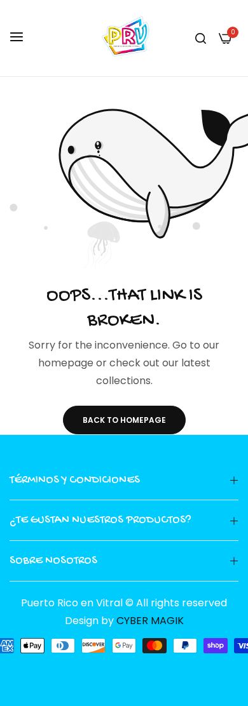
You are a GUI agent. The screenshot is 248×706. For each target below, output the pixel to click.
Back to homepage (124, 420)
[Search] (200, 38)
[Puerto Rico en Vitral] (124, 38)
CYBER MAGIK (150, 620)
